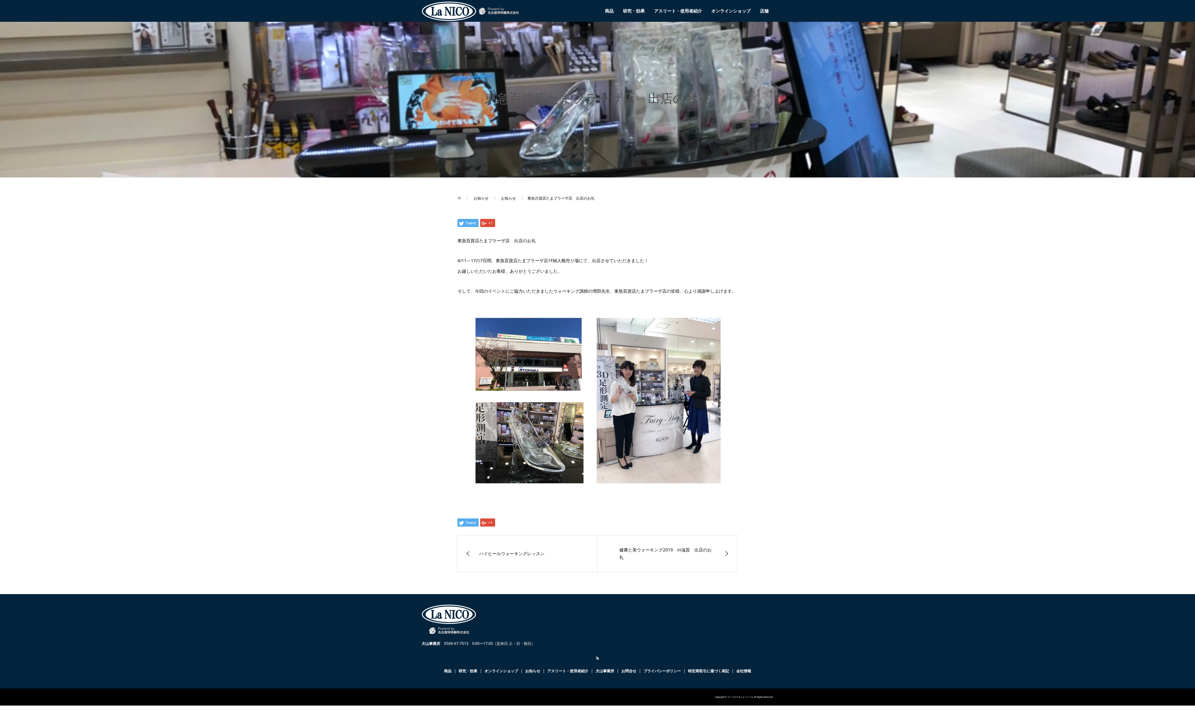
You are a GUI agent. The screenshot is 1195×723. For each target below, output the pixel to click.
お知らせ (532, 670)
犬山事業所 (605, 670)
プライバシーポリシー (662, 670)
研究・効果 (634, 11)
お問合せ (628, 670)
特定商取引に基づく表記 (708, 670)
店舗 (764, 11)
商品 (609, 11)
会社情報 (743, 670)
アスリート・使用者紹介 (678, 11)
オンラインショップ (731, 11)
